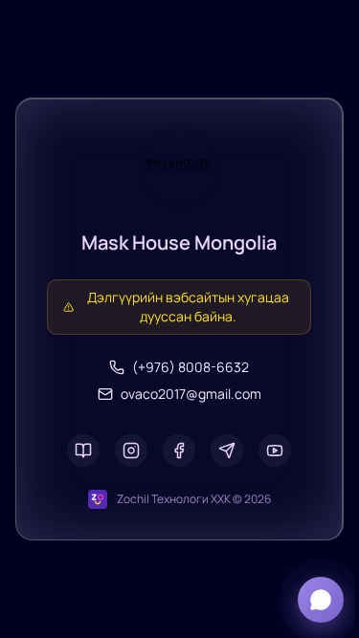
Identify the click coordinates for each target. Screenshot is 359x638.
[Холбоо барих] (321, 600)
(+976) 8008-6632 (190, 367)
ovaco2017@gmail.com (191, 394)
